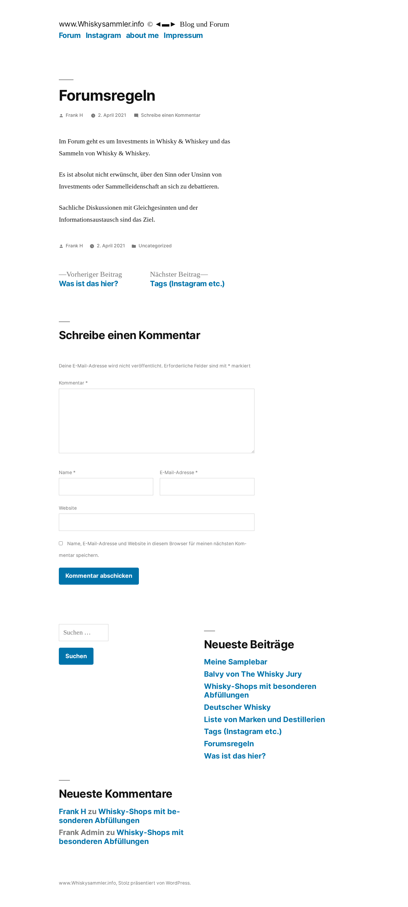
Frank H (74, 115)
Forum (70, 35)
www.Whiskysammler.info (101, 23)
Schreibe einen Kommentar (170, 115)
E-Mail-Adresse (179, 472)
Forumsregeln (229, 743)
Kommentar (73, 383)
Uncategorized (155, 246)
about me (142, 35)
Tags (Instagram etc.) (243, 731)
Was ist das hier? (235, 755)
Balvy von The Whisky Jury (253, 673)
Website (68, 508)
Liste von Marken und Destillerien (264, 719)
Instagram (103, 35)
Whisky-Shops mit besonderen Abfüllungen (260, 691)
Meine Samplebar (235, 661)
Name (67, 472)
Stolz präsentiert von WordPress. (154, 883)
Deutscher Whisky (237, 707)
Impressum (183, 35)
